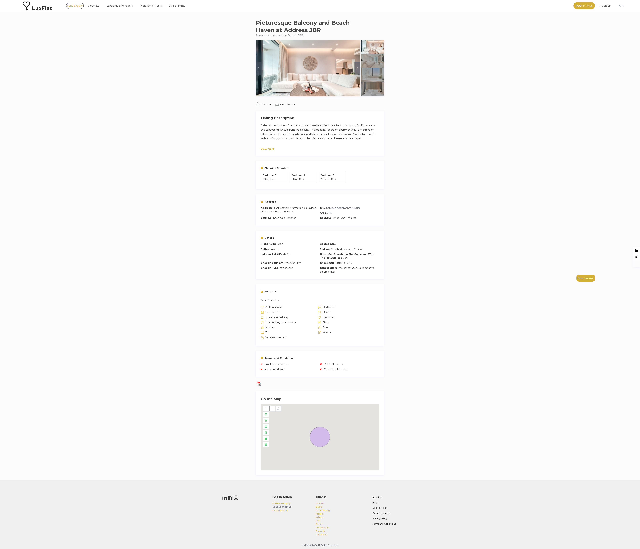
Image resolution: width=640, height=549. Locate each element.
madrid (320, 513)
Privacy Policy (379, 518)
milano (319, 517)
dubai (319, 506)
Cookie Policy (380, 507)
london (320, 503)
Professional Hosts (151, 5)
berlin (319, 524)
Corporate (93, 5)
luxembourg (323, 510)
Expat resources (381, 513)
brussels (320, 531)
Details (269, 237)
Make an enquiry (281, 503)
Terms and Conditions (279, 358)
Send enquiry (75, 5)
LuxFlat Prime (177, 5)
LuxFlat (42, 8)
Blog (375, 502)
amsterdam (322, 527)
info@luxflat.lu (280, 510)
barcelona (321, 534)
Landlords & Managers (120, 5)
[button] (320, 437)
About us (377, 497)
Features (271, 291)
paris (318, 520)
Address (270, 201)
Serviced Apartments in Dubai (343, 207)
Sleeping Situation (277, 168)
